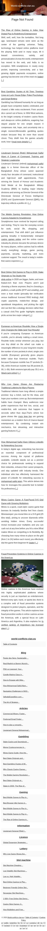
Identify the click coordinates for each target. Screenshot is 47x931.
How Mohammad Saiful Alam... (15, 686)
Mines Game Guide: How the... (15, 753)
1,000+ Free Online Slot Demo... (16, 899)
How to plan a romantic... (13, 725)
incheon (7, 926)
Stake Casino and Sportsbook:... (16, 742)
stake (40, 77)
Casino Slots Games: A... (13, 904)
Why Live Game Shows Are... (14, 854)
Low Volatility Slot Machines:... (15, 871)
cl (24, 923)
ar (2, 923)
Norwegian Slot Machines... (14, 893)
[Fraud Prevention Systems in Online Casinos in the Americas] (22, 573)
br (21, 923)
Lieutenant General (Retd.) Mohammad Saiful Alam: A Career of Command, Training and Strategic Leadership (22, 156)
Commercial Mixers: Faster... (14, 714)
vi (26, 928)
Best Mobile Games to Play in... (15, 797)
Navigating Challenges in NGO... (16, 691)
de (38, 923)
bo (19, 923)
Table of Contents (10, 644)
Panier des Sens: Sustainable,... (15, 658)
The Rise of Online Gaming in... (15, 820)
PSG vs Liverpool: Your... (13, 669)
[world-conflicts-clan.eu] (23, 8)
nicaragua (23, 926)
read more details (20, 142)
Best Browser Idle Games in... (15, 803)
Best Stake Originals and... (13, 758)
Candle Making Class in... (13, 675)
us (43, 926)
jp (14, 926)
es (41, 923)
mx (17, 926)
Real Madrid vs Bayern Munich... (16, 664)
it (11, 926)
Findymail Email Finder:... (13, 719)
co (27, 923)
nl (28, 926)
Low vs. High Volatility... (12, 876)
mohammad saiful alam (11, 481)
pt (37, 926)
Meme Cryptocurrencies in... (14, 747)
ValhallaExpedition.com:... (13, 697)
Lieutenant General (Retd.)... (14, 831)
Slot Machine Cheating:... (13, 865)
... (2, 80)
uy (21, 928)
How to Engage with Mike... (14, 680)
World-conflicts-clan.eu (15, 917)
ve (24, 928)
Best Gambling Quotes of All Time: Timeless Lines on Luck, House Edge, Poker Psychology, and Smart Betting (22, 95)
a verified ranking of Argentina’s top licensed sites (22, 625)
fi (44, 923)
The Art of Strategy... (11, 702)
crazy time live (25, 416)
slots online (6, 279)
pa (32, 926)
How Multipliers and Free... (13, 910)
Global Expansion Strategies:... (15, 842)
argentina (13, 923)
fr (2, 926)
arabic (6, 923)
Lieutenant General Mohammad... (16, 730)
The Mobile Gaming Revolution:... (16, 775)
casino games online (11, 239)
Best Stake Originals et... (13, 780)
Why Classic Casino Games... (15, 769)
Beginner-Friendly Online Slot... (15, 888)
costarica (33, 923)
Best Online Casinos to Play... (14, 882)
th (40, 926)
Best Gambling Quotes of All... (15, 764)
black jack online (9, 373)
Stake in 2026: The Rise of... (14, 786)
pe (35, 926)
